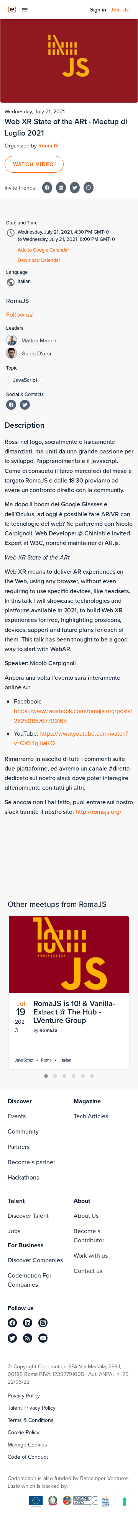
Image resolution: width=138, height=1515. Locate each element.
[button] (46, 1076)
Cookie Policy (23, 1432)
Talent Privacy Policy (32, 1408)
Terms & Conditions (31, 1420)
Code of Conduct (28, 1457)
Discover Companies (35, 1260)
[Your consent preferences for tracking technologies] (124, 1501)
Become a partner (31, 1162)
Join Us (120, 10)
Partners (19, 1146)
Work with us (91, 1255)
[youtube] (43, 1338)
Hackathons (23, 1177)
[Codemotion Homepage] (12, 9)
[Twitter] (25, 405)
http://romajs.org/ (99, 811)
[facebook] (12, 1322)
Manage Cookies (27, 1444)
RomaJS (48, 145)
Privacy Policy (24, 1395)
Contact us (88, 1270)
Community (23, 1131)
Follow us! (20, 314)
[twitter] (12, 1338)
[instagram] (43, 1322)
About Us (86, 1215)
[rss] (27, 1338)
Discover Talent (28, 1215)
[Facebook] (11, 405)
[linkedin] (27, 1322)
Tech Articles (91, 1116)
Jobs (14, 1231)
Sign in (98, 10)
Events (17, 1116)
